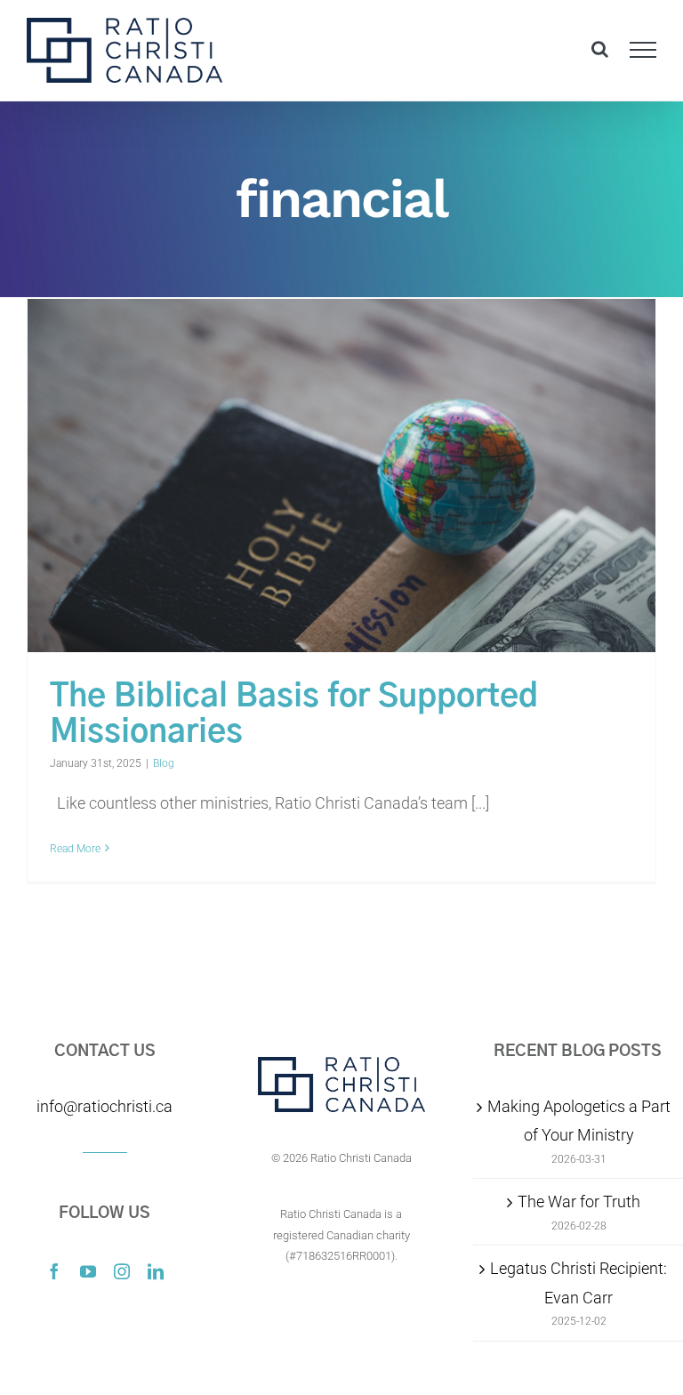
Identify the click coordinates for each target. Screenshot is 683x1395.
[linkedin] (156, 1271)
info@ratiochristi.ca (104, 1106)
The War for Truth (579, 1201)
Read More (75, 849)
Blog (163, 763)
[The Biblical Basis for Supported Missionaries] (341, 476)
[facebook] (54, 1271)
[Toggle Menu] (643, 50)
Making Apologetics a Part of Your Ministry (579, 1120)
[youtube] (88, 1271)
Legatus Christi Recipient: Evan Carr (578, 1282)
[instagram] (122, 1271)
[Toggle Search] (599, 49)
